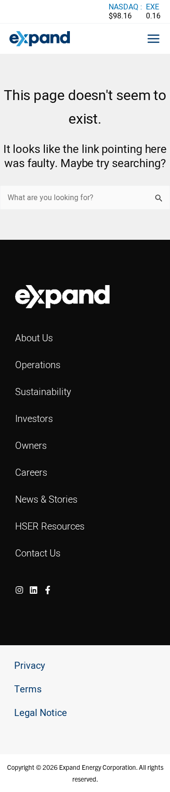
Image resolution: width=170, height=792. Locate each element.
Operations (37, 364)
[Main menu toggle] (153, 38)
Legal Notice (40, 713)
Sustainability (43, 391)
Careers (31, 472)
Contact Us (37, 553)
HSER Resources (50, 526)
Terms (28, 689)
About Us (34, 337)
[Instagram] (19, 590)
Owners (31, 445)
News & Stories (46, 499)
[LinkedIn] (33, 590)
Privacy (29, 666)
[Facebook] (47, 590)
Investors (34, 418)
